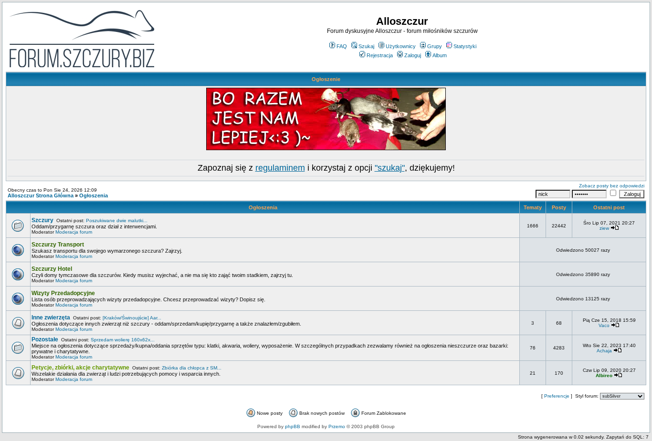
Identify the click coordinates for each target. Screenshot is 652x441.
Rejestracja (380, 55)
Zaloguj (412, 55)
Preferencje (556, 396)
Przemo (336, 426)
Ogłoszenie (326, 79)
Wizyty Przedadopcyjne (63, 293)
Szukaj (366, 46)
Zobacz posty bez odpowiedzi (611, 185)
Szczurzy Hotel (52, 269)
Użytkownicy (401, 46)
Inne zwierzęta (51, 317)
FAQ (342, 46)
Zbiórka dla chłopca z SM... (191, 367)
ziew (604, 228)
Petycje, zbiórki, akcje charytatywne (80, 367)
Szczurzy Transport (58, 244)
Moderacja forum (73, 232)
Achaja (604, 350)
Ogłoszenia (93, 195)
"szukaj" (390, 168)
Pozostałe (45, 339)
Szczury (42, 220)
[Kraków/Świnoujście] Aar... (132, 317)
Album (439, 55)
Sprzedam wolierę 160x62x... (123, 339)
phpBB (292, 426)
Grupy (434, 46)
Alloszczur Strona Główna (41, 195)
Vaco (604, 325)
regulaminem (280, 168)
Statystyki (464, 46)
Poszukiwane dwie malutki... (116, 220)
